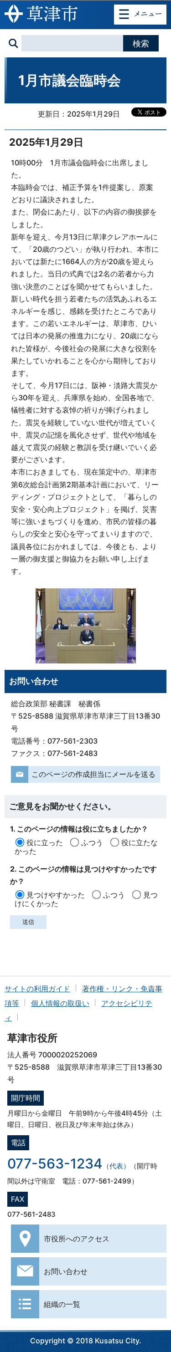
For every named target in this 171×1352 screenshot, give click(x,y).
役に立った (44, 842)
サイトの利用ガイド (37, 988)
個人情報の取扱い (60, 1003)
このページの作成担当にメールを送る (93, 774)
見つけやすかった (55, 894)
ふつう (92, 842)
